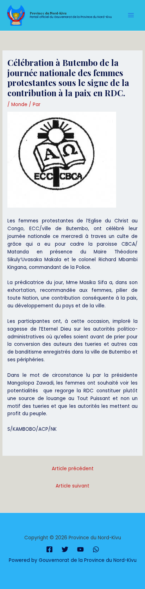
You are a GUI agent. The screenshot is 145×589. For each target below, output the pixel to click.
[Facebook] (49, 549)
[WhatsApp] (96, 549)
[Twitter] (65, 549)
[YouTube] (80, 549)
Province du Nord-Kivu (48, 13)
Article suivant (72, 486)
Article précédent (73, 468)
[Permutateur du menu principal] (131, 15)
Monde (19, 104)
